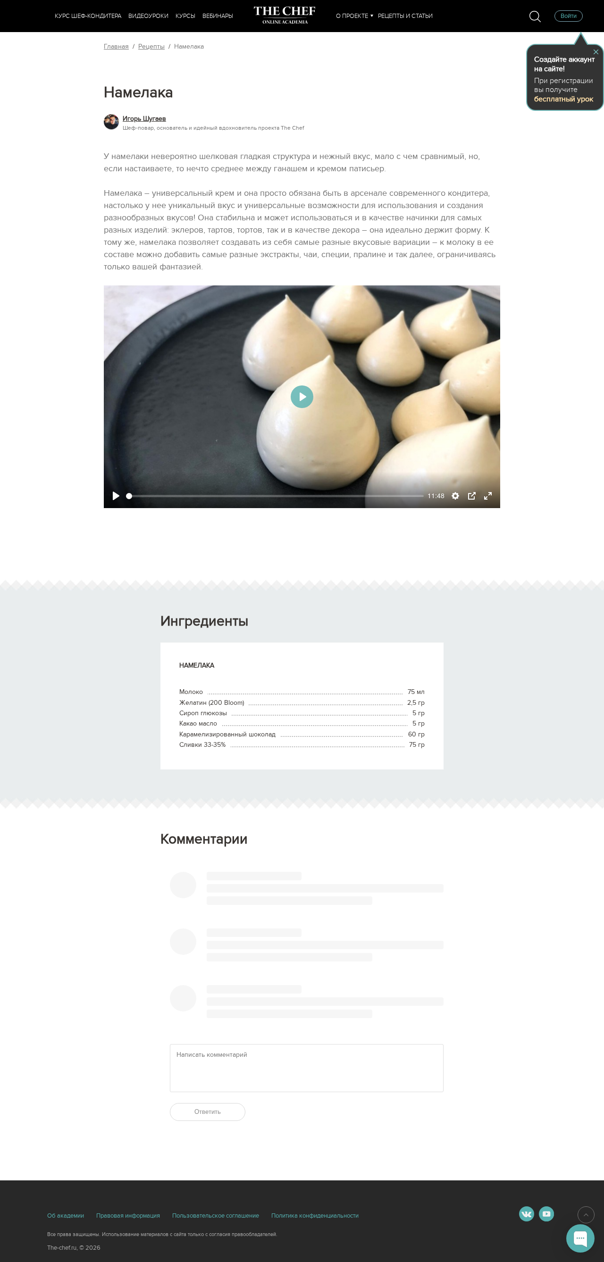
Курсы (185, 16)
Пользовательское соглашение (215, 1216)
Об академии (65, 1216)
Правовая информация (128, 1216)
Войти (569, 16)
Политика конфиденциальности (315, 1216)
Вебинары (217, 16)
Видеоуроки (148, 16)
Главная (116, 46)
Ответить (207, 1111)
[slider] (275, 496)
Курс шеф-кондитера (88, 16)
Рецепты (151, 46)
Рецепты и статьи (405, 16)
